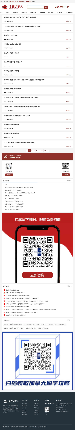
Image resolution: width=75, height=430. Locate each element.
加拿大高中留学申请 (31, 328)
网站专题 (36, 412)
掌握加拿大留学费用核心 (12, 290)
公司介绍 (24, 403)
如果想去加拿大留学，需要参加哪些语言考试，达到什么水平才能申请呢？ (25, 304)
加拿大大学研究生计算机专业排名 (14, 207)
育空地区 (12, 1)
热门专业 (36, 405)
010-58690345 (49, 404)
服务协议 (24, 414)
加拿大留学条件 (8, 328)
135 (45, 150)
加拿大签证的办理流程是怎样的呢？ (15, 293)
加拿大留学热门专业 (38, 324)
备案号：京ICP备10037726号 (35, 426)
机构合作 (24, 410)
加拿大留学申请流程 (19, 328)
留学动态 (36, 408)
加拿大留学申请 (8, 324)
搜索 (46, 7)
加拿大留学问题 (18, 324)
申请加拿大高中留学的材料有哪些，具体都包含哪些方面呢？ (22, 312)
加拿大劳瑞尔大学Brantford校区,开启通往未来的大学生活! (20, 193)
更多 (33, 1)
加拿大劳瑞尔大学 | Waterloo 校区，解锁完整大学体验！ (19, 187)
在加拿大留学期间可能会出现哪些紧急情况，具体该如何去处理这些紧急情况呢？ (27, 301)
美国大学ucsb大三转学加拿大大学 (14, 201)
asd (6, 184)
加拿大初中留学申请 (43, 328)
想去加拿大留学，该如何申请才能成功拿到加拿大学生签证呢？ (22, 298)
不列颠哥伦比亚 (28, 1)
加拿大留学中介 (27, 324)
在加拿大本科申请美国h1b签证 (13, 190)
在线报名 (9, 175)
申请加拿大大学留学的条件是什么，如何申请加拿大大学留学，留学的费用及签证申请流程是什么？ (31, 309)
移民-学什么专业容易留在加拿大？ (14, 195)
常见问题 (36, 410)
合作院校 (24, 408)
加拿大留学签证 (49, 324)
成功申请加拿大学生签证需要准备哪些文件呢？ (18, 295)
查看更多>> (69, 180)
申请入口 (36, 414)
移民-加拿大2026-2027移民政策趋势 (14, 204)
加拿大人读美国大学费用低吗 (12, 209)
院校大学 (36, 403)
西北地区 (16, 1)
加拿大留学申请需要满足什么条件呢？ (16, 315)
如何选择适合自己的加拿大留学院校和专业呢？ (18, 307)
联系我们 (24, 405)
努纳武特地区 (21, 1)
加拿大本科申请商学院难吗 (12, 198)
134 (42, 150)
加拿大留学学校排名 (60, 324)
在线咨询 (66, 174)
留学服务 (24, 412)
